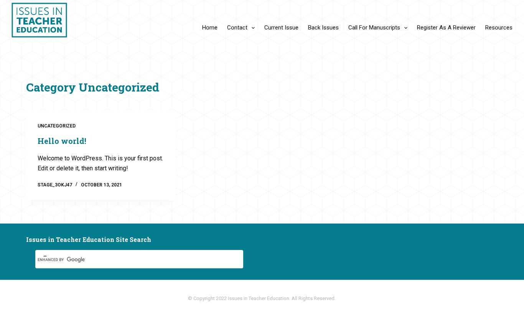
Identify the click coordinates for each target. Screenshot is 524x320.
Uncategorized (57, 126)
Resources (498, 27)
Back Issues (323, 27)
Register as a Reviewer (446, 27)
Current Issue (281, 27)
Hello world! (62, 141)
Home (210, 27)
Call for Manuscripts (374, 27)
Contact (237, 27)
